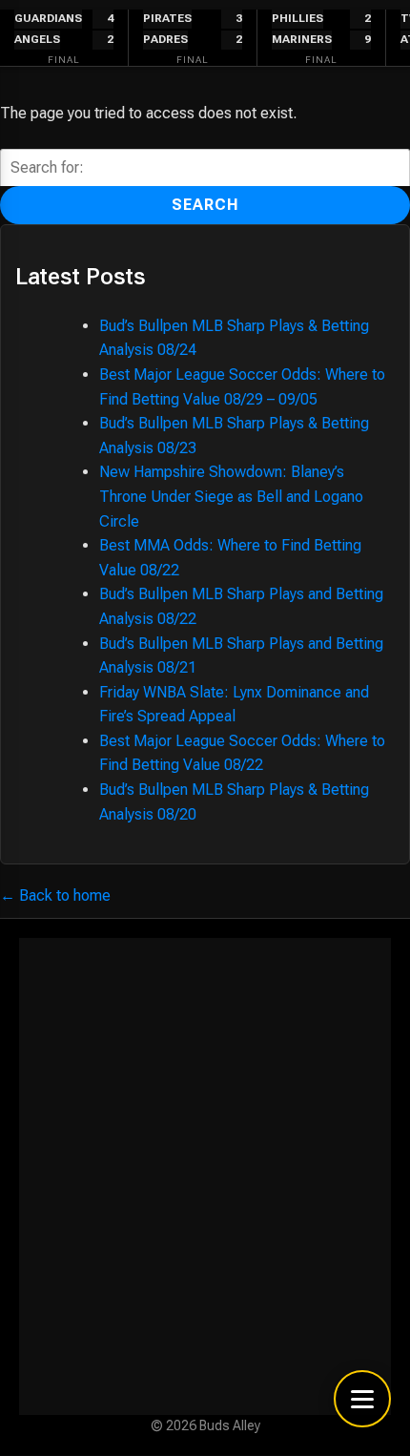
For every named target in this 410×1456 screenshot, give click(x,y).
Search (205, 205)
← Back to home (55, 895)
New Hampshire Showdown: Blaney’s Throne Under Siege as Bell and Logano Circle (231, 496)
